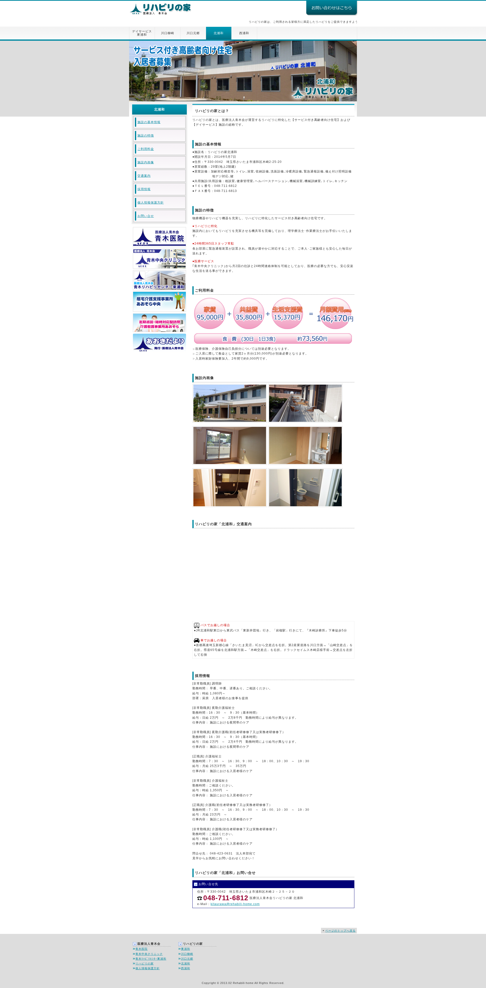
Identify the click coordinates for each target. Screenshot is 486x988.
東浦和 (185, 948)
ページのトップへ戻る (340, 930)
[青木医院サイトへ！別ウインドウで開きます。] (159, 246)
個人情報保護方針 (150, 202)
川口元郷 (193, 33)
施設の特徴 (145, 135)
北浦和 (219, 33)
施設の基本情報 (148, 122)
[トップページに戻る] (160, 5)
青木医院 (141, 948)
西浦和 (244, 33)
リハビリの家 (144, 963)
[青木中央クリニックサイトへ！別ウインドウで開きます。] (159, 267)
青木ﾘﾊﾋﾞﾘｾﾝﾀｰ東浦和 (150, 958)
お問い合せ (145, 216)
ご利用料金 (145, 149)
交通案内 (144, 176)
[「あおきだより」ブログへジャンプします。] (159, 350)
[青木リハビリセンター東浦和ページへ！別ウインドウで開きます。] (159, 289)
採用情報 (144, 189)
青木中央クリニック (149, 953)
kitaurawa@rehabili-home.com (235, 904)
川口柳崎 (167, 33)
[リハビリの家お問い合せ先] (331, 13)
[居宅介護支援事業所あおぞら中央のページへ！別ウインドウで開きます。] (159, 309)
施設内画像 (145, 162)
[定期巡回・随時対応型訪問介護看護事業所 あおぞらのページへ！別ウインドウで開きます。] (159, 329)
